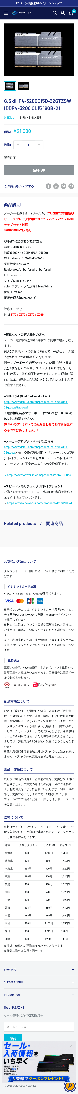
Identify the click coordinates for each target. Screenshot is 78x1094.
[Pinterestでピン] (56, 186)
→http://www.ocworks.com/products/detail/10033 (37, 475)
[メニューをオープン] (6, 13)
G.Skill (9, 117)
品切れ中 (39, 170)
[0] (70, 13)
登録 (13, 1039)
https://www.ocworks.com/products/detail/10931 (39, 503)
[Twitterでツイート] (63, 186)
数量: (7, 144)
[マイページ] (63, 13)
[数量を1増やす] (39, 145)
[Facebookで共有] (48, 186)
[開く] (55, 13)
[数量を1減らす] (18, 145)
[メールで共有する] (71, 186)
